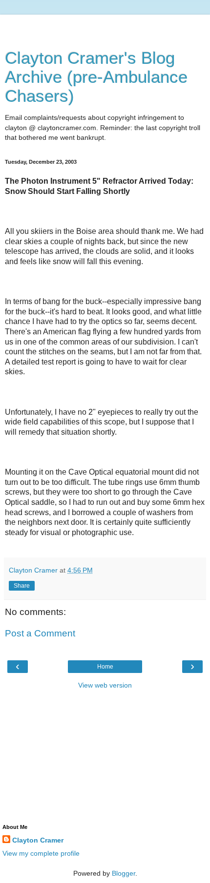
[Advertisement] (105, 27)
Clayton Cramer (37, 840)
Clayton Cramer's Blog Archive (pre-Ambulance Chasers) (96, 77)
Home (105, 666)
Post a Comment (40, 633)
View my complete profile (41, 853)
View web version (105, 685)
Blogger (123, 873)
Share (22, 585)
